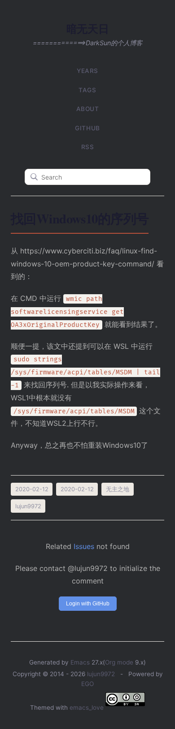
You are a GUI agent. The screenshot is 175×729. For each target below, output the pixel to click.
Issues (84, 546)
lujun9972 (101, 674)
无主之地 (117, 489)
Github (87, 128)
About (87, 108)
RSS (87, 146)
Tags (87, 90)
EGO (87, 683)
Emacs (80, 662)
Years (87, 70)
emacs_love (87, 707)
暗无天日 (87, 28)
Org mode (119, 662)
